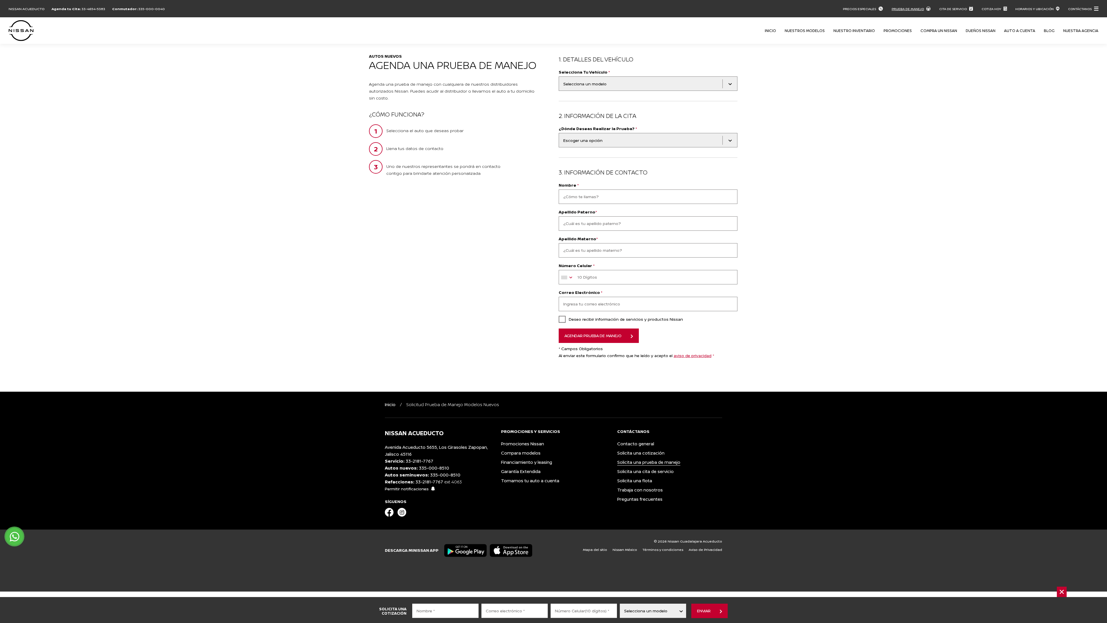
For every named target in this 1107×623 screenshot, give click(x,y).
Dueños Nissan (980, 30)
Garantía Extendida (521, 471)
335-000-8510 (434, 468)
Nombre (569, 185)
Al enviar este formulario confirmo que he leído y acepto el (636, 355)
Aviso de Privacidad (705, 549)
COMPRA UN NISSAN (938, 30)
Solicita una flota (634, 481)
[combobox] (567, 277)
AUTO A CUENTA (1019, 30)
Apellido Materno (578, 238)
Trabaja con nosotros (640, 490)
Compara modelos (521, 453)
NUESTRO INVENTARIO (854, 30)
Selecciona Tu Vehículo (584, 72)
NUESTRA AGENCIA (1080, 30)
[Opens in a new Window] (389, 513)
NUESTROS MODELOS (805, 30)
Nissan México (625, 549)
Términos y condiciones (663, 549)
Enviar (703, 610)
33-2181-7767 (419, 461)
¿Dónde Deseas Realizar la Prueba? (598, 128)
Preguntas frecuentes (639, 499)
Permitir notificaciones (407, 488)
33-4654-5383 (93, 8)
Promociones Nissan (522, 444)
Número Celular (577, 265)
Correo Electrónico (581, 292)
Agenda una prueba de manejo (452, 65)
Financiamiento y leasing (526, 462)
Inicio (770, 30)
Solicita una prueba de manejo (648, 462)
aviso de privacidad (692, 355)
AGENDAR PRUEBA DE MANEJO (593, 335)
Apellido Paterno (578, 212)
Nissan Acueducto (27, 8)
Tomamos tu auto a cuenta (530, 481)
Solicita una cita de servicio (645, 471)
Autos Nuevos (385, 56)
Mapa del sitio (595, 549)
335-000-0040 (151, 8)
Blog (1049, 30)
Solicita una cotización (640, 453)
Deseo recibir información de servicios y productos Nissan (626, 319)
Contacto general (635, 444)
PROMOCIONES (898, 30)
